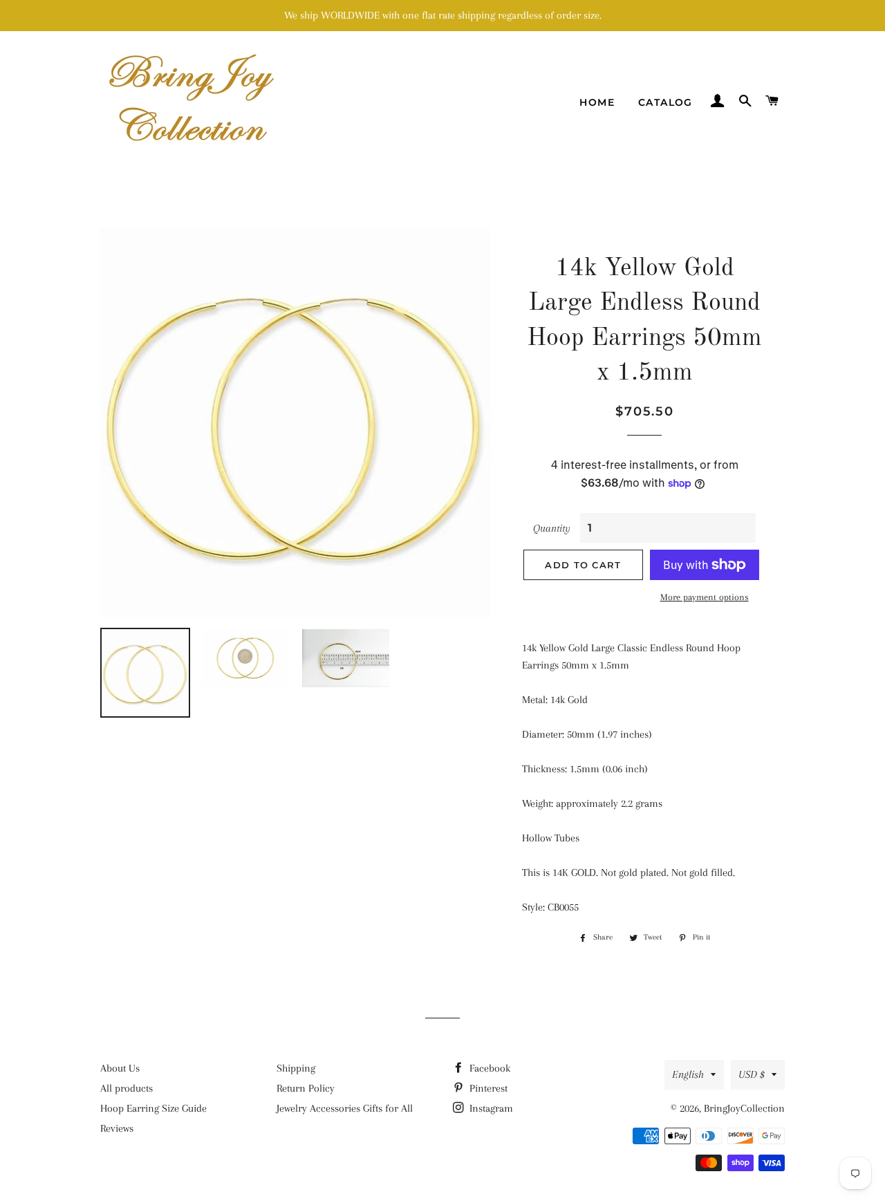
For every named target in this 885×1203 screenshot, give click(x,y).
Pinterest (487, 1088)
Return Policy (306, 1088)
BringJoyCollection (744, 1108)
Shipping (296, 1068)
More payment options (704, 597)
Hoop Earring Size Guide (153, 1108)
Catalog (665, 102)
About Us (120, 1068)
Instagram (490, 1108)
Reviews (116, 1128)
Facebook (488, 1068)
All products (126, 1088)
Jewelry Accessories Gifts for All (345, 1108)
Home (597, 102)
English (688, 1074)
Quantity (551, 528)
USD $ (751, 1074)
